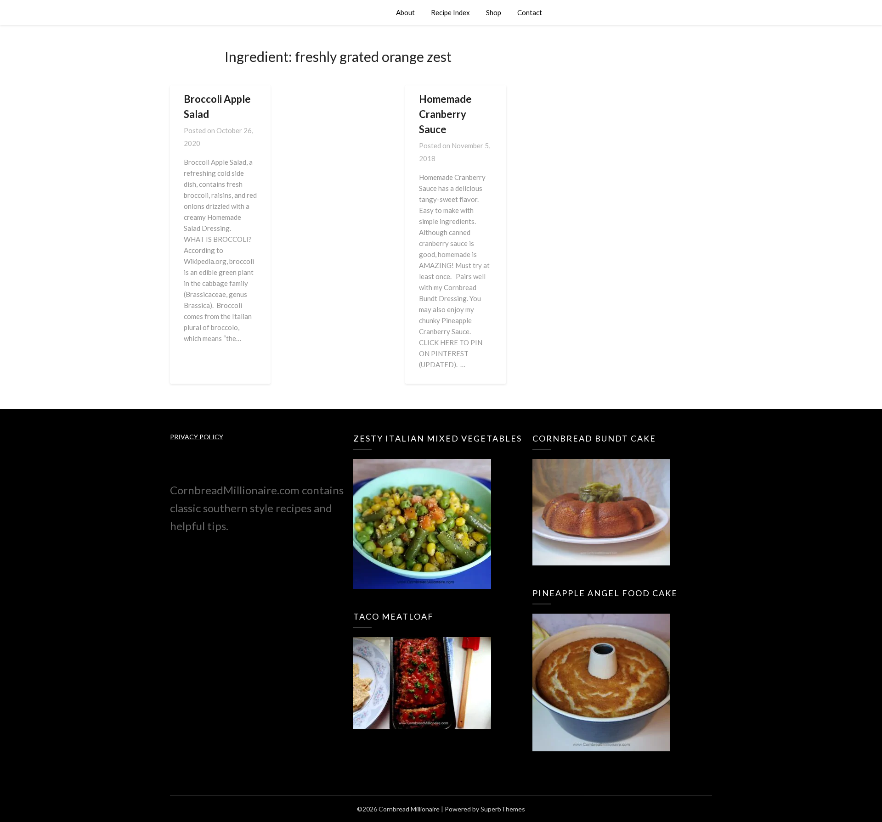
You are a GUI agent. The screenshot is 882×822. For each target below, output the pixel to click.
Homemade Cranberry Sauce (445, 114)
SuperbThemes (503, 809)
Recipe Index (450, 12)
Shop (493, 12)
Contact (529, 12)
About (405, 12)
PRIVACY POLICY (196, 437)
